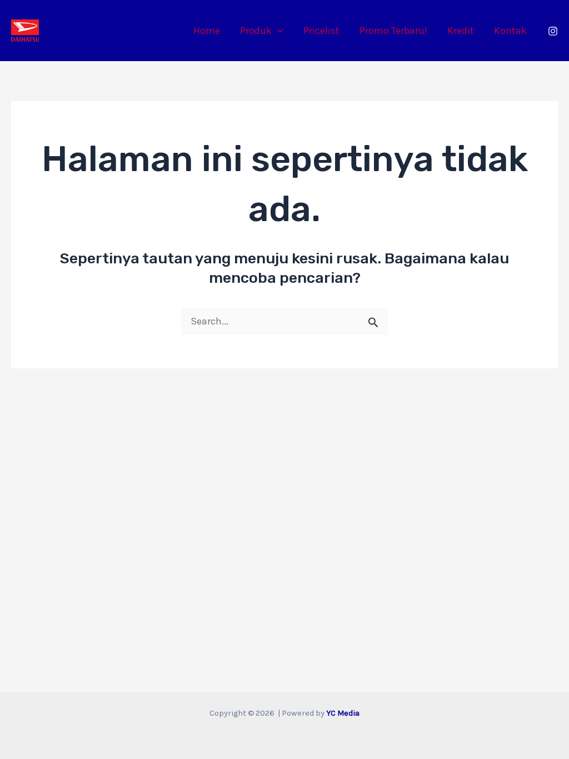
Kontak (510, 30)
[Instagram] (553, 31)
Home (206, 30)
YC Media (343, 713)
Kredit (460, 30)
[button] (277, 30)
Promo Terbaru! (393, 30)
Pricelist (321, 30)
